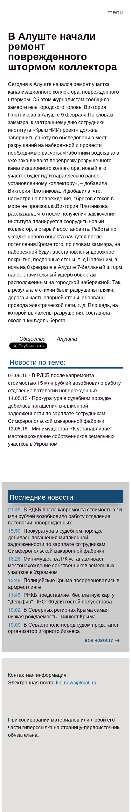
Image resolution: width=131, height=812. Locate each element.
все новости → (102, 639)
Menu (115, 11)
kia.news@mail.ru (76, 682)
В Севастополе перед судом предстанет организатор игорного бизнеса (63, 628)
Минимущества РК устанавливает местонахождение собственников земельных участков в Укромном (61, 565)
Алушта (67, 338)
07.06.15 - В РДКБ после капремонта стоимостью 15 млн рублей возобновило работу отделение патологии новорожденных (64, 382)
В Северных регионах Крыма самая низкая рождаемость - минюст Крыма (58, 613)
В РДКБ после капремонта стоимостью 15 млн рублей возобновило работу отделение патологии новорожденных (65, 516)
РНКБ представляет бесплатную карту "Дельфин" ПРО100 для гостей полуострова (61, 598)
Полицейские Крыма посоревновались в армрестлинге (64, 583)
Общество (32, 338)
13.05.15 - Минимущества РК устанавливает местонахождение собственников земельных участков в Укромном (61, 436)
